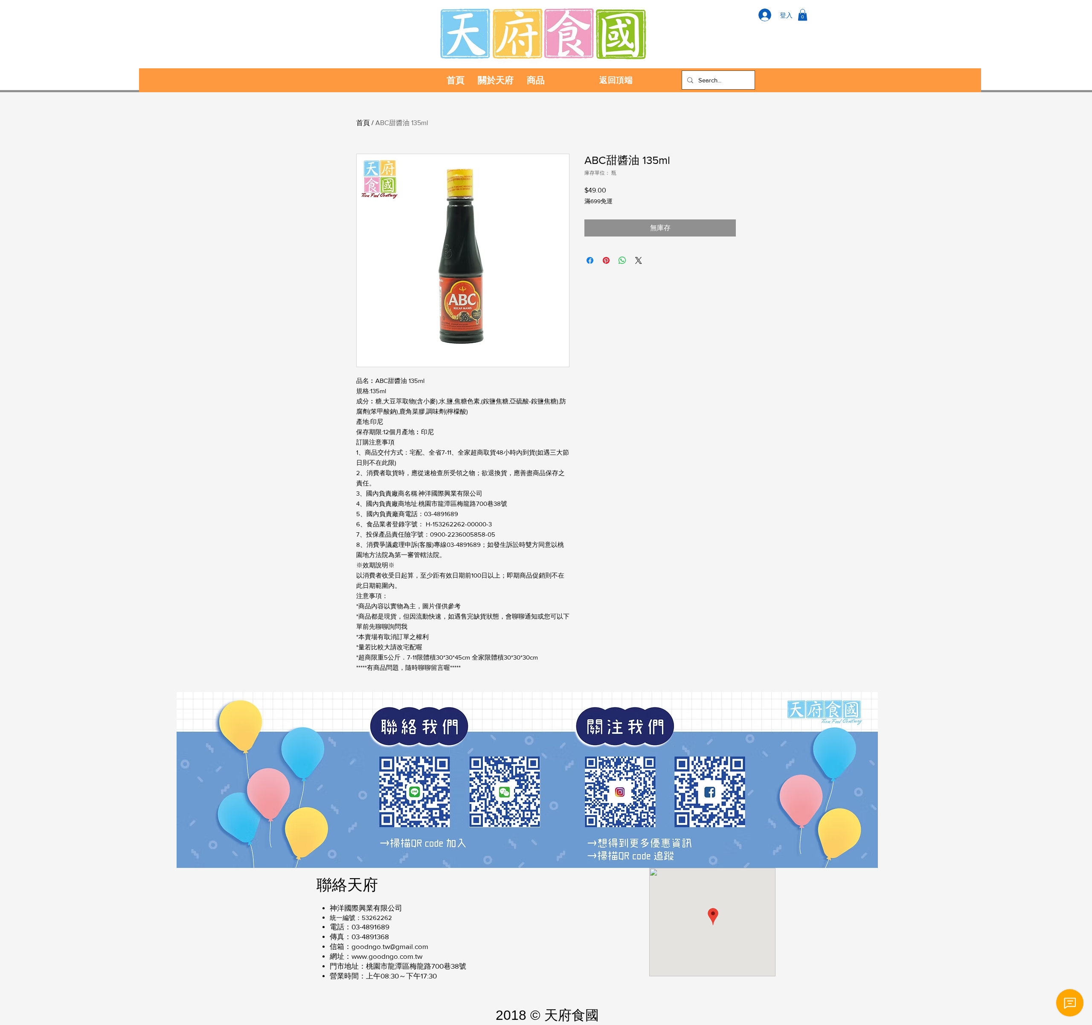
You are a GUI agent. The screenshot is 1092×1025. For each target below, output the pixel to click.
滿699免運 (598, 201)
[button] (802, 14)
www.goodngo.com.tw (386, 956)
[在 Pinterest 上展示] (606, 260)
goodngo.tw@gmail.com (389, 946)
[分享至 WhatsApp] (622, 260)
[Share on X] (638, 260)
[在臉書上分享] (590, 260)
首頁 (363, 122)
